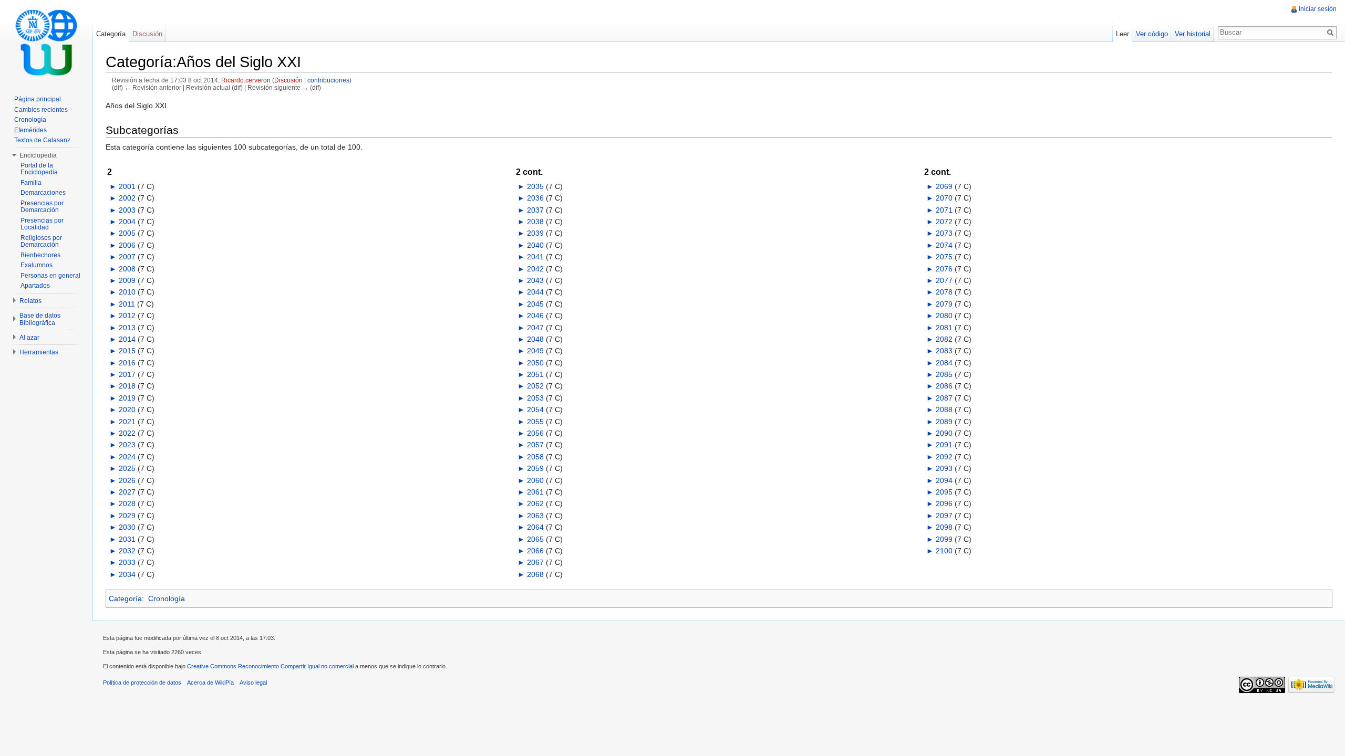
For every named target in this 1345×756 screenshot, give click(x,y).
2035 (535, 186)
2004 (127, 221)
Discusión (288, 80)
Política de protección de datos (142, 682)
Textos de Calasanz (42, 140)
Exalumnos (36, 265)
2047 (535, 327)
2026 (127, 480)
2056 (535, 433)
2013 (127, 327)
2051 (535, 374)
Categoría (125, 598)
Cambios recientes (41, 109)
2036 (535, 198)
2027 (127, 492)
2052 (535, 386)
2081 (944, 327)
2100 (944, 551)
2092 (944, 457)
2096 (944, 503)
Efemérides (30, 130)
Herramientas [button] (38, 352)
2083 (944, 350)
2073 (944, 233)
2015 (127, 350)
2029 (127, 515)
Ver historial (1192, 34)
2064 (535, 527)
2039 (535, 233)
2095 (944, 492)
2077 (944, 280)
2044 (535, 292)
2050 (535, 363)
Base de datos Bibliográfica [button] (39, 319)
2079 (944, 304)
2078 (944, 292)
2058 (535, 457)
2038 (535, 221)
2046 (535, 315)
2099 (944, 539)
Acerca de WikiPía (210, 682)
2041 (535, 257)
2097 (944, 515)
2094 (944, 480)
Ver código (1152, 34)
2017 (127, 374)
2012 (127, 315)
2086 (944, 386)
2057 (535, 444)
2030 (127, 527)
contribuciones (328, 80)
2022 (127, 433)
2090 (944, 433)
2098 (944, 527)
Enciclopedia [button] (38, 155)
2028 (127, 503)
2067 (535, 562)
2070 (944, 198)
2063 (535, 515)
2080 (944, 315)
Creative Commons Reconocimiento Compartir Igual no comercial (270, 666)
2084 (944, 363)
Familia (31, 182)
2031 (127, 539)
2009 (127, 280)
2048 (535, 339)
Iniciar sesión (1318, 9)
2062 (535, 503)
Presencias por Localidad (42, 224)
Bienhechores (40, 255)
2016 (127, 363)
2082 (944, 339)
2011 (127, 304)
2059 (535, 468)
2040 (535, 245)
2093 (944, 468)
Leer (1122, 34)
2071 (944, 210)
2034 (127, 574)
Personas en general (50, 275)
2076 (944, 269)
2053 (535, 398)
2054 (535, 409)
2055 (535, 421)
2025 (127, 468)
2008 (127, 269)
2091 (944, 444)
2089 (944, 421)
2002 (127, 198)
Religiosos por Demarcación (41, 241)
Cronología (166, 598)
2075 (944, 257)
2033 (127, 562)
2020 (127, 409)
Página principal (37, 99)
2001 (127, 186)
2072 (944, 221)
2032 (127, 551)
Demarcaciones (43, 192)
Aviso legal (253, 682)
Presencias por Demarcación (42, 207)
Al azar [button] (29, 337)
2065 (535, 539)
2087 (944, 398)
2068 (535, 574)
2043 (535, 280)
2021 (127, 421)
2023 (127, 444)
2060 (535, 480)
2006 (127, 245)
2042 (535, 269)
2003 (127, 210)
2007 (127, 257)
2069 (944, 186)
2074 (944, 245)
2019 (127, 398)
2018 (127, 386)
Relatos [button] (30, 300)
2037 (535, 210)
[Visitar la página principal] (46, 42)
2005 (127, 233)
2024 (127, 457)
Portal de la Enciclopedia (39, 169)
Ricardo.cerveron (246, 80)
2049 (535, 350)
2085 (944, 374)
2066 (535, 551)
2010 (127, 292)
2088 (944, 409)
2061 (535, 492)
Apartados (35, 285)
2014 (127, 339)
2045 (535, 304)
